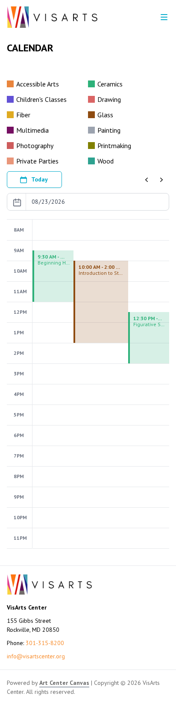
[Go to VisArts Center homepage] (52, 17)
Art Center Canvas (64, 683)
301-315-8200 (45, 643)
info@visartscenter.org (36, 656)
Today (39, 179)
